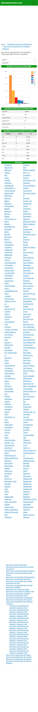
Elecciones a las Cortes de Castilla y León (20, 591)
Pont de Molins (29, 185)
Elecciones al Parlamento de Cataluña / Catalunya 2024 (19, 652)
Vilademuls (27, 489)
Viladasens (27, 486)
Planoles (26, 183)
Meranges (8, 466)
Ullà (24, 437)
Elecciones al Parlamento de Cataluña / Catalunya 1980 (19, 607)
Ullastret (26, 440)
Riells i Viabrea (29, 224)
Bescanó (7, 211)
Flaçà (6, 360)
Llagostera (8, 425)
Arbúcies (8, 183)
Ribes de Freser (29, 221)
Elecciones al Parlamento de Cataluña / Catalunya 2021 (19, 648)
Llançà (7, 432)
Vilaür (25, 512)
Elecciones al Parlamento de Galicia (18, 655)
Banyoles (8, 196)
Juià (5, 419)
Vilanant (26, 509)
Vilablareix (27, 481)
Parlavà (26, 165)
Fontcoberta (9, 373)
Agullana (8, 165)
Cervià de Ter (9, 309)
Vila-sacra (27, 476)
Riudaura (27, 232)
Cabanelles (8, 245)
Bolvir (6, 232)
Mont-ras (8, 479)
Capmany (8, 278)
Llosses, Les (9, 443)
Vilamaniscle (28, 507)
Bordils (7, 234)
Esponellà (8, 350)
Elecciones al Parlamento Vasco (17, 595)
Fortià (6, 383)
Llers (6, 435)
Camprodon (9, 270)
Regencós (27, 214)
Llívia (6, 437)
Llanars (7, 430)
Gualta (7, 401)
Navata (7, 484)
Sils (24, 401)
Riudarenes (28, 229)
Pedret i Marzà (29, 170)
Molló (6, 476)
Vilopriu (26, 517)
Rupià (25, 245)
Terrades (26, 414)
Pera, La (26, 172)
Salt (24, 250)
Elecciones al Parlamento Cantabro (18, 593)
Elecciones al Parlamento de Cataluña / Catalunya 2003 (19, 631)
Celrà (6, 306)
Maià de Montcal (11, 458)
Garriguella (9, 391)
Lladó (6, 422)
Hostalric (8, 409)
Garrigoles (8, 389)
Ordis (6, 491)
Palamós (7, 499)
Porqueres (27, 191)
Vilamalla (26, 504)
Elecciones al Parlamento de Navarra (18, 659)
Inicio (3, 44)
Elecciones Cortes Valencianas (16, 565)
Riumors (26, 239)
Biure (6, 221)
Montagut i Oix (10, 481)
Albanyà (7, 170)
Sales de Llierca (29, 247)
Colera (7, 314)
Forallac (7, 376)
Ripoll (25, 227)
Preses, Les (27, 201)
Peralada (26, 175)
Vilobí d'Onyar (28, 515)
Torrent (26, 417)
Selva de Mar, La (29, 391)
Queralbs (27, 209)
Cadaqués (8, 250)
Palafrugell (8, 497)
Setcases (26, 399)
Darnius (7, 337)
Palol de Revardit (11, 512)
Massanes (8, 463)
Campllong (8, 268)
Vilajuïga (26, 497)
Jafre (6, 414)
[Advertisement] (19, 24)
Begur (7, 201)
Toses (25, 432)
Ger (5, 394)
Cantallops (8, 275)
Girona (7, 396)
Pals (6, 515)
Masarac (7, 461)
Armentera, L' (10, 188)
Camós (7, 260)
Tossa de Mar (28, 435)
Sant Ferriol (27, 283)
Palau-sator (9, 507)
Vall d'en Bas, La (29, 450)
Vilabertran (27, 479)
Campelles (8, 265)
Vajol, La (26, 448)
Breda (6, 239)
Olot (6, 489)
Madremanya (10, 455)
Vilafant (26, 494)
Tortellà (26, 430)
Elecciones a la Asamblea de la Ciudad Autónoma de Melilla (19, 586)
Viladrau (26, 491)
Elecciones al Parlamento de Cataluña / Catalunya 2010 (19, 639)
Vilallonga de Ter (30, 499)
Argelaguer (9, 185)
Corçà (6, 319)
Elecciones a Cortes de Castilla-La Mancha (20, 571)
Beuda (7, 214)
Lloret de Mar (9, 440)
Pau (24, 167)
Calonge (7, 257)
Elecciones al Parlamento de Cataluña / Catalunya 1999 (19, 627)
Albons (7, 172)
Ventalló (26, 466)
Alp (5, 175)
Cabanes (8, 247)
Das (6, 340)
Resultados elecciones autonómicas (19, 44)
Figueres (8, 358)
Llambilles (8, 427)
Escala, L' (8, 342)
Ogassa (7, 486)
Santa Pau (27, 381)
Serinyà (26, 394)
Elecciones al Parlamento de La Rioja (18, 657)
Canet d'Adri (9, 273)
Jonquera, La (9, 417)
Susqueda (27, 407)
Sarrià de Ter (28, 383)
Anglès (7, 180)
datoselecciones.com (11, 2)
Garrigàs (7, 386)
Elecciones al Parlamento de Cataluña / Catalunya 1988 (19, 615)
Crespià (7, 327)
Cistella (7, 311)
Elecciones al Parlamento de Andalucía (19, 598)
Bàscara (7, 198)
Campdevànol (10, 263)
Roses (25, 242)
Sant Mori (27, 352)
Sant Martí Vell (29, 340)
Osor (6, 494)
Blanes (7, 224)
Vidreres (26, 473)
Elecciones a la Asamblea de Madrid (18, 579)
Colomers (8, 317)
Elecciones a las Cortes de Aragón (17, 589)
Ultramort (27, 443)
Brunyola (8, 242)
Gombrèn (8, 399)
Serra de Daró (28, 396)
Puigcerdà (27, 203)
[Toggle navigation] (34, 3)
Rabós (25, 211)
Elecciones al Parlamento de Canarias (19, 600)
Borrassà (8, 237)
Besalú (7, 209)
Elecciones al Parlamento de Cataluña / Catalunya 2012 (19, 644)
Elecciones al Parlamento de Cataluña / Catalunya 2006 (19, 635)
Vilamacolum (28, 502)
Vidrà (25, 471)
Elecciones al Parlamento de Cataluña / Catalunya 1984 (19, 611)
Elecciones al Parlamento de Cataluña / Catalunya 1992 (19, 619)
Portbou (26, 198)
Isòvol (6, 412)
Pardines (8, 517)
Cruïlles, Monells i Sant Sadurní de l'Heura (11, 332)
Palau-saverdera (11, 509)
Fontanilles (8, 371)
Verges (26, 468)
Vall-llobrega (28, 458)
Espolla (7, 347)
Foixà (6, 363)
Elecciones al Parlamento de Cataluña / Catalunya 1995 (19, 623)
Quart (25, 206)
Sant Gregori (28, 286)
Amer (6, 178)
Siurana (26, 404)
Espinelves (8, 345)
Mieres (7, 468)
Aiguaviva (8, 167)
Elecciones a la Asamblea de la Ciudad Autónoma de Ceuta (19, 582)
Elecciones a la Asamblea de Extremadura (20, 577)
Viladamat (27, 484)
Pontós (26, 188)
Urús (25, 445)
